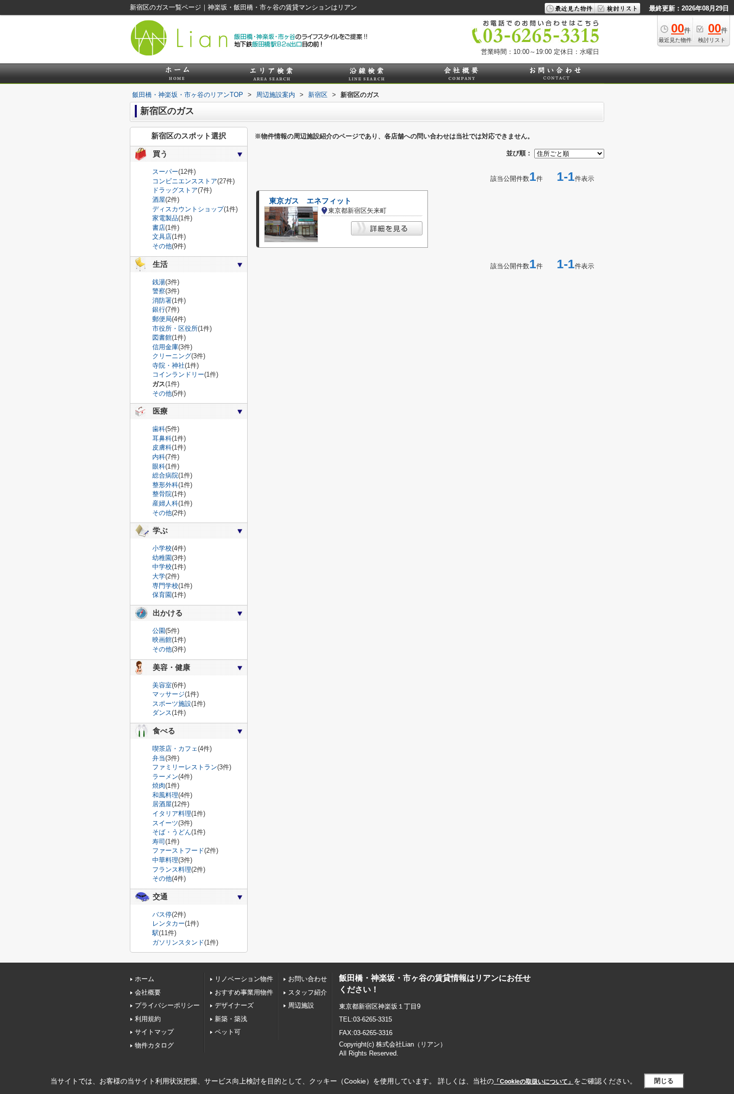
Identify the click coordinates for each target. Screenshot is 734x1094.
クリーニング (171, 356)
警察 (158, 291)
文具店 (162, 236)
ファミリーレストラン (184, 767)
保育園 (162, 594)
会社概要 (148, 992)
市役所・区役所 (175, 328)
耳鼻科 (162, 438)
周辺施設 (301, 1005)
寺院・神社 (168, 365)
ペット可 (228, 1032)
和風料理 (165, 795)
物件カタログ (154, 1045)
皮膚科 (162, 447)
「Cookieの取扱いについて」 (534, 1081)
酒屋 (158, 199)
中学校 (162, 566)
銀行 (158, 309)
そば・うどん (171, 832)
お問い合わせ (307, 979)
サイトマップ (154, 1032)
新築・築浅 (231, 1019)
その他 (162, 246)
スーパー (165, 171)
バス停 (162, 914)
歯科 (158, 429)
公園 (158, 630)
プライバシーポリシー (167, 1005)
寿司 (158, 841)
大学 (158, 576)
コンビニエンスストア (184, 181)
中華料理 (165, 860)
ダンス (162, 712)
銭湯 (158, 282)
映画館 (162, 639)
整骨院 (162, 494)
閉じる (664, 1081)
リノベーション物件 (244, 979)
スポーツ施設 (171, 703)
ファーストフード (178, 850)
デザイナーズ (234, 1005)
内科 (158, 457)
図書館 (162, 337)
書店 (158, 227)
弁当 (158, 758)
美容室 (162, 685)
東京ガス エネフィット (310, 201)
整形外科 (165, 485)
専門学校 (165, 585)
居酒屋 (162, 804)
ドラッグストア (175, 190)
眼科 (158, 466)
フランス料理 (171, 869)
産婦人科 (165, 503)
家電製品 (165, 218)
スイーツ (165, 823)
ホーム (144, 979)
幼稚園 (162, 557)
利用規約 (148, 1019)
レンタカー (168, 923)
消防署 (162, 300)
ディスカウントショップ (188, 209)
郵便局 (162, 319)
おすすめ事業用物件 (244, 992)
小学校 (162, 548)
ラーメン (165, 776)
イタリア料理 (171, 813)
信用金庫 (165, 347)
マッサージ (168, 694)
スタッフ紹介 (307, 992)
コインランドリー (178, 374)
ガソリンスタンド (178, 942)
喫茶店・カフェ (175, 748)
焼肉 (158, 785)
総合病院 (165, 475)
